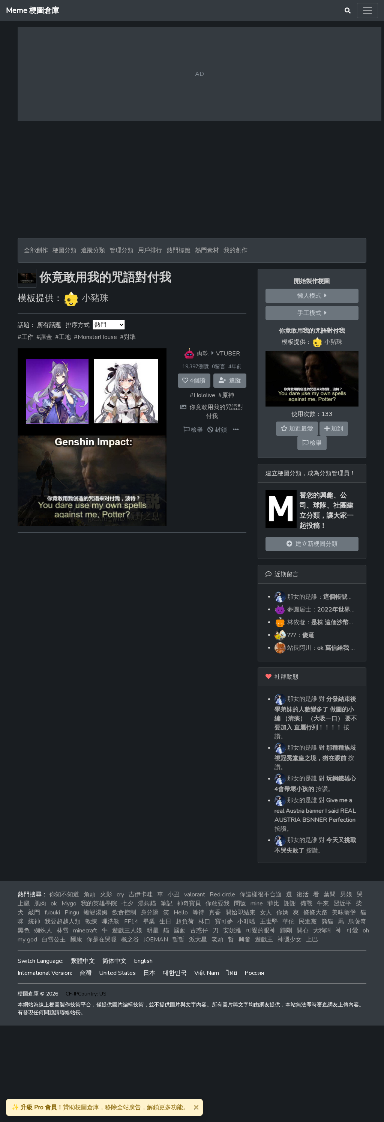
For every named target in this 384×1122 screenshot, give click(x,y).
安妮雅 (232, 930)
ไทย (231, 973)
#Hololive (202, 395)
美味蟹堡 (344, 912)
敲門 (34, 912)
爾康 (76, 939)
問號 (240, 903)
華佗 (288, 921)
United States (117, 973)
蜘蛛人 (43, 930)
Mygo (69, 903)
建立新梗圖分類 (315, 544)
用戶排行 (150, 250)
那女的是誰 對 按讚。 (315, 718)
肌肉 (40, 903)
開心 (303, 930)
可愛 (352, 930)
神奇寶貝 (189, 903)
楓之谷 (130, 939)
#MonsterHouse (95, 337)
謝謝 (290, 903)
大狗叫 (322, 930)
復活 (303, 894)
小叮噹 (246, 921)
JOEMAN (156, 939)
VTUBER (228, 353)
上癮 (24, 903)
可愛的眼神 (261, 930)
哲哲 (178, 939)
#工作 (25, 337)
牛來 (323, 903)
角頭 (90, 894)
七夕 (128, 903)
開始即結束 (240, 912)
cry (120, 894)
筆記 (166, 903)
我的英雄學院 (99, 903)
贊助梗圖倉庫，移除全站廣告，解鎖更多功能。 (100, 1107)
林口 (204, 921)
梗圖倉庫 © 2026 (38, 993)
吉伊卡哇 (141, 894)
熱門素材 (207, 250)
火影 (106, 894)
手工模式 (310, 313)
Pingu (71, 912)
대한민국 (175, 973)
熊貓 (327, 921)
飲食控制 (124, 912)
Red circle (222, 894)
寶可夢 (224, 921)
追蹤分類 (93, 250)
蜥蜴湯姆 (96, 912)
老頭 (218, 939)
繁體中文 (83, 961)
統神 (34, 921)
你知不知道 (64, 894)
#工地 (63, 337)
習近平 (342, 903)
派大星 (198, 939)
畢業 (149, 921)
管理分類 (122, 250)
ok (54, 903)
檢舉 (196, 430)
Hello (181, 912)
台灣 (86, 973)
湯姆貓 (147, 903)
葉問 (330, 894)
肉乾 (202, 353)
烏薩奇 (357, 921)
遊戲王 (264, 939)
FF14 (131, 921)
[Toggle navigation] (367, 10)
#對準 (128, 337)
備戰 (306, 903)
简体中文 (114, 961)
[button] (236, 430)
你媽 (282, 912)
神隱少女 (290, 939)
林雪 (63, 930)
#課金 (44, 337)
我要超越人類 (63, 921)
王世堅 (269, 921)
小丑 (174, 894)
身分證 (150, 912)
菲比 (273, 903)
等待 (198, 912)
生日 (165, 921)
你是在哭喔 (102, 939)
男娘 (346, 894)
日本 (149, 973)
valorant (194, 894)
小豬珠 (95, 298)
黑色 (24, 930)
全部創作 (36, 250)
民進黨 (308, 921)
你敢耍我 (218, 903)
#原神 (226, 395)
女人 (266, 912)
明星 (153, 930)
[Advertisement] (192, 179)
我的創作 (236, 250)
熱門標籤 (178, 250)
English (143, 961)
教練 (91, 921)
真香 (215, 912)
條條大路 (315, 912)
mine (256, 903)
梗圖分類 (64, 250)
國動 (180, 930)
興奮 (244, 939)
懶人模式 (310, 296)
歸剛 (286, 930)
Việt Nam (206, 973)
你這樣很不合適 (261, 894)
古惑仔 (199, 930)
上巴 (312, 939)
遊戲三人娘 (127, 930)
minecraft (85, 930)
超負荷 (185, 921)
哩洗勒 (111, 921)
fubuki (52, 912)
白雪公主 (54, 939)
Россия (254, 973)
